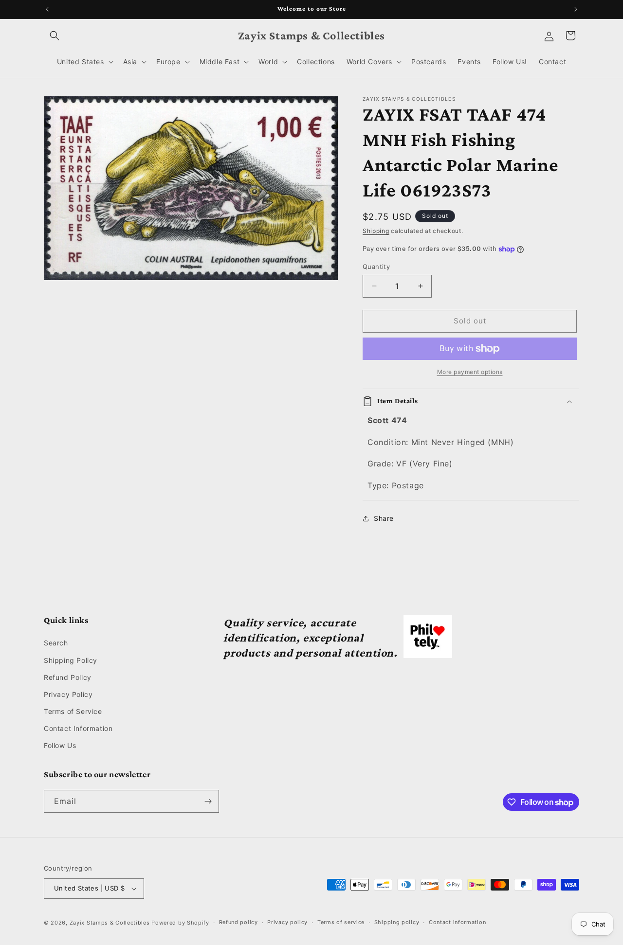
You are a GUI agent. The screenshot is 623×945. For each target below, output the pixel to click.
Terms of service (341, 922)
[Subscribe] (208, 801)
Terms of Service (73, 711)
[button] (54, 35)
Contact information (457, 922)
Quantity (376, 266)
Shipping (376, 230)
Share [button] (384, 518)
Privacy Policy (68, 694)
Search (56, 643)
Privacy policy (287, 922)
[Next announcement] (575, 9)
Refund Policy (68, 677)
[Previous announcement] (47, 9)
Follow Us (60, 746)
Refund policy (238, 922)
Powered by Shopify (180, 922)
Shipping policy (397, 922)
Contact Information (78, 728)
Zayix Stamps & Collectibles (110, 922)
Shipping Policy (70, 660)
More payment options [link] (470, 371)
